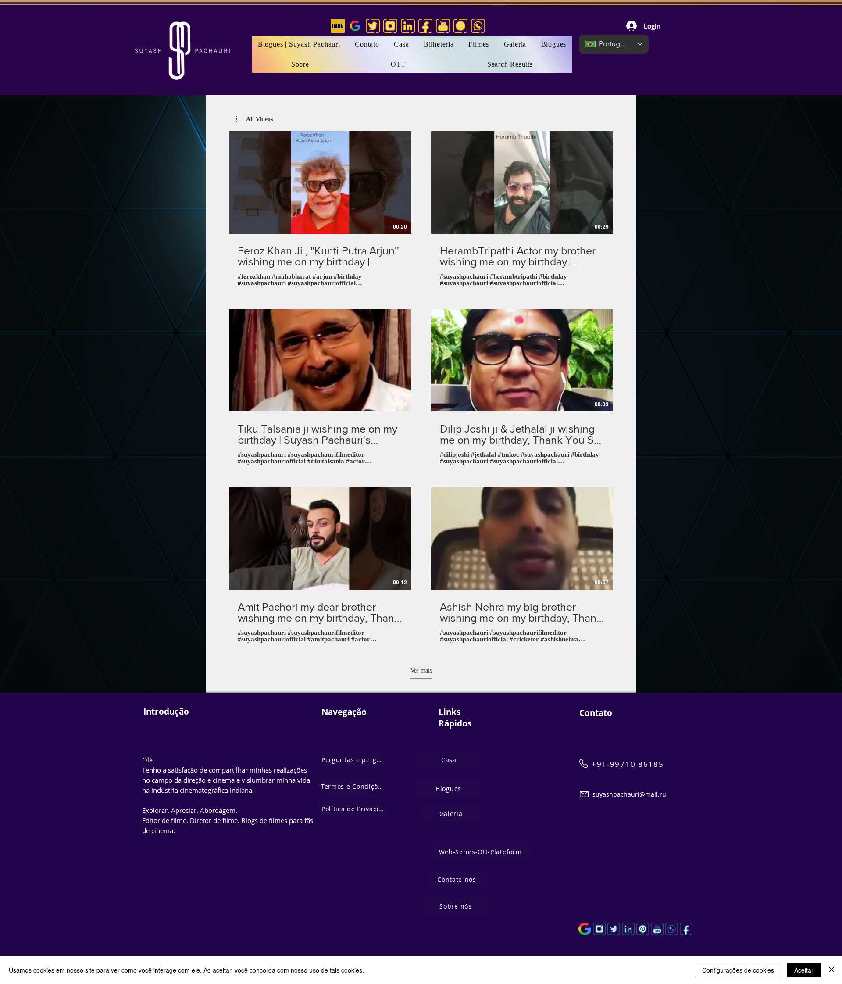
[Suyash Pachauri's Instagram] (390, 26)
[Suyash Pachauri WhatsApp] (671, 929)
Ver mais (421, 670)
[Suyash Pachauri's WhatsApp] (478, 26)
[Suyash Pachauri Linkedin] (628, 929)
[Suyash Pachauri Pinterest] (642, 929)
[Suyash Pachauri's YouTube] (443, 26)
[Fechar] (831, 970)
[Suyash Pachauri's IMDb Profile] (338, 26)
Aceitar (803, 970)
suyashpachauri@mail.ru (629, 794)
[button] (479, 44)
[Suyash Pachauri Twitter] (613, 929)
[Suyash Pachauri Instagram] (599, 929)
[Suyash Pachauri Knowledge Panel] (584, 929)
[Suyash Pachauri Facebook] (686, 929)
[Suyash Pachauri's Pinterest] (460, 26)
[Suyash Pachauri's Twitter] (373, 26)
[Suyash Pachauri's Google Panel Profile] (355, 26)
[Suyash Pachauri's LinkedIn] (408, 26)
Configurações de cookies (738, 970)
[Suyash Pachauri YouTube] (657, 929)
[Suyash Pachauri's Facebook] (425, 26)
